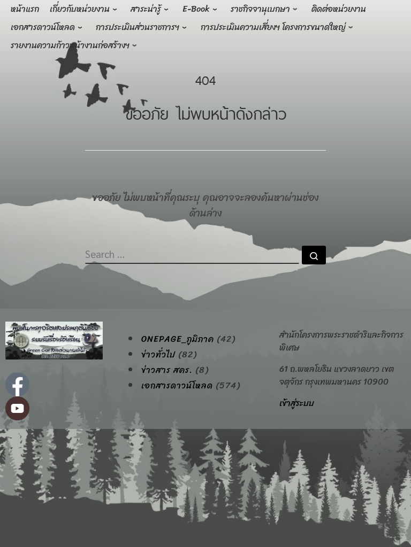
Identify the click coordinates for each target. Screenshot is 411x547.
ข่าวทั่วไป (158, 354)
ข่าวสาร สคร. (167, 370)
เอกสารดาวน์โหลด (177, 385)
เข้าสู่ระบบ (296, 403)
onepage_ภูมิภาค (177, 339)
